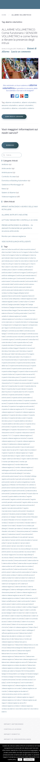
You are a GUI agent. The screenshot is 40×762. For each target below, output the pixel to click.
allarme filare (33, 252)
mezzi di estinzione (27, 447)
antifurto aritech (7, 272)
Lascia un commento (21, 51)
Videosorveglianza (9, 197)
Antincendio (6, 168)
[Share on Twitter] (17, 96)
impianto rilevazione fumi (19, 429)
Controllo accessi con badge (16, 334)
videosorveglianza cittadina (24, 685)
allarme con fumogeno (20, 252)
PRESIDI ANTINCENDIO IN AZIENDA (22, 485)
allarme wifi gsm (8, 264)
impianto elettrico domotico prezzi (13, 424)
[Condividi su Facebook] (12, 96)
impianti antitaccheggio (9, 371)
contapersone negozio (20, 325)
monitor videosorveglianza (23, 467)
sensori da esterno (13, 543)
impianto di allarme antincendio (18, 403)
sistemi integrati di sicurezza (11, 630)
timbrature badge (20, 677)
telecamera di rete (8, 639)
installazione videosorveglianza (18, 444)
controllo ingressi (8, 339)
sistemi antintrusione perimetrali (22, 604)
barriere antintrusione (30, 307)
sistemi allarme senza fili (29, 598)
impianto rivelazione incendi (24, 432)
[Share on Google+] (22, 96)
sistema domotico (21, 586)
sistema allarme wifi (8, 566)
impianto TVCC (7, 435)
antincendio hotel (7, 284)
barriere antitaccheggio (9, 310)
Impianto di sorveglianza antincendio (21, 406)
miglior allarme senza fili (10, 450)
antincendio (21, 278)
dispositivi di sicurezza (26, 348)
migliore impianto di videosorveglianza (14, 453)
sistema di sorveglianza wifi (11, 584)
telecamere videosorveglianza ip (25, 659)
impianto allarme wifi (20, 392)
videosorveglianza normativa (11, 700)
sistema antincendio (20, 569)
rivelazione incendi (14, 534)
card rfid (31, 313)
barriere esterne (23, 310)
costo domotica (7, 342)
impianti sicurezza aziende (22, 383)
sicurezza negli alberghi (25, 554)
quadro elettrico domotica (17, 496)
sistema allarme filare (9, 563)
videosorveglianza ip (8, 697)
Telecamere (19, 645)
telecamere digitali (24, 650)
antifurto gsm (31, 272)
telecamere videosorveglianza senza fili (15, 662)
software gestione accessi (10, 633)
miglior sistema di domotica (11, 459)
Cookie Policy (29, 759)
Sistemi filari (33, 627)
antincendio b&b (31, 281)
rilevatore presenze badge (17, 514)
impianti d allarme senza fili (27, 371)
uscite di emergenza (13, 682)
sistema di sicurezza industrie (23, 581)
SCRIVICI (10, 145)
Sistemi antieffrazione (9, 601)
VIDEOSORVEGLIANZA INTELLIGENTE (16, 242)
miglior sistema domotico (29, 459)
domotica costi (14, 351)
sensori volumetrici (26, 105)
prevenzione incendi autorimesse (13, 488)
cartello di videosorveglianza (11, 316)
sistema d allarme (8, 578)
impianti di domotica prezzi (11, 377)
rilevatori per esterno (15, 528)
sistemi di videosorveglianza (18, 627)
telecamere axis (29, 648)
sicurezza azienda (17, 552)
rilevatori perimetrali (30, 528)
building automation (21, 313)
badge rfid (24, 304)
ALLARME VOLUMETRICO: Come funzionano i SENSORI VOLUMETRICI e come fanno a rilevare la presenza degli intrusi (20, 36)
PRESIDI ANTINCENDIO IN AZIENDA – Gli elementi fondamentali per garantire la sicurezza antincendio (17, 228)
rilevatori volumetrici (8, 531)
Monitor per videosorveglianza (14, 236)
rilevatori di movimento (16, 523)
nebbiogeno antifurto (8, 470)
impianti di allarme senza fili (24, 374)
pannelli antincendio (23, 479)
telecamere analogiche (14, 648)
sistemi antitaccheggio (29, 607)
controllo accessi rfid (31, 336)
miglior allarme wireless (27, 450)
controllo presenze (21, 339)
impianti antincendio (8, 363)
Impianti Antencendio (13, 724)
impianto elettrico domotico (23, 421)
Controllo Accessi (9, 177)
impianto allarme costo (15, 386)
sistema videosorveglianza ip (26, 592)
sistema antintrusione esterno (21, 572)
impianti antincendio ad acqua (19, 365)
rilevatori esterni (30, 523)
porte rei (13, 482)
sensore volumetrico (10, 105)
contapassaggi (33, 322)
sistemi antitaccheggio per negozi (13, 610)
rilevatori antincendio (23, 517)
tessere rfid (19, 671)
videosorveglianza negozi (24, 697)
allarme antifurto (13, 249)
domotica (5, 351)
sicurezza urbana (7, 557)
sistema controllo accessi (25, 575)
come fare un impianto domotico (25, 319)
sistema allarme (33, 560)
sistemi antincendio (23, 601)
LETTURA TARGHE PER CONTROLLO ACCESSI (20, 220)
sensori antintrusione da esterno (21, 540)
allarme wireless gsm (22, 264)
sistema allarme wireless (24, 566)
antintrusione (18, 284)
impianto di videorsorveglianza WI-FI (14, 409)
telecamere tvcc (20, 656)
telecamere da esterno (9, 650)
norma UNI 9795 (24, 476)
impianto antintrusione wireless (12, 400)
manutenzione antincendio (10, 447)
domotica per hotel (8, 354)
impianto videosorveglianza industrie (14, 438)
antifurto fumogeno (19, 272)
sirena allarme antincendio (23, 557)
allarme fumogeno (8, 255)
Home (4, 15)
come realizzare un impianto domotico (14, 322)
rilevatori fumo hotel (8, 525)
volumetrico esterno (26, 108)
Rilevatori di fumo (14, 520)
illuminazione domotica (9, 360)
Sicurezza (14, 549)
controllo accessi (15, 328)
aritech (16, 301)
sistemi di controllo (18, 619)
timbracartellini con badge (16, 674)
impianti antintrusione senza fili (22, 368)
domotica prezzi (20, 354)
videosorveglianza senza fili (16, 703)
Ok (20, 759)
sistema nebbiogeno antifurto (20, 589)
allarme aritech (7, 252)
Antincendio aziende (18, 281)
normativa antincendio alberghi (12, 473)
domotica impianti (26, 351)
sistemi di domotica (14, 621)
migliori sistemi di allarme (24, 456)
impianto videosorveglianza (22, 435)
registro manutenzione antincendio (22, 505)
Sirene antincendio (20, 560)
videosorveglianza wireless (10, 706)
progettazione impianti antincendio (13, 490)
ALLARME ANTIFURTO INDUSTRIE (15, 215)
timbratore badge (31, 674)
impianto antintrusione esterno (22, 397)
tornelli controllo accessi (24, 679)
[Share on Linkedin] (26, 96)
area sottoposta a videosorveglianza (21, 299)
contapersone (6, 325)
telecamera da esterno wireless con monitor (16, 636)
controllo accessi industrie (14, 336)
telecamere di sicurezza (9, 653)
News (4, 189)
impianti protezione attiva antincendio (14, 380)
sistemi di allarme (18, 613)
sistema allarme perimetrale (27, 563)
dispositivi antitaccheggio (10, 348)
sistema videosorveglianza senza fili (13, 595)
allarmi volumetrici (29, 102)
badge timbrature (16, 307)
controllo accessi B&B (15, 331)
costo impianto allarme (20, 342)
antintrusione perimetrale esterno (13, 290)
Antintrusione (7, 173)
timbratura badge (7, 677)
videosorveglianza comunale (11, 688)
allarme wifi (34, 261)
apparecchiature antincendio (11, 296)
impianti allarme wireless (27, 360)
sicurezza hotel (30, 552)
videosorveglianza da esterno (17, 691)
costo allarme (33, 339)
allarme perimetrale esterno (20, 258)
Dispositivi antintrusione (23, 345)
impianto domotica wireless (18, 415)
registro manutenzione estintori (12, 508)
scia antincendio (26, 534)
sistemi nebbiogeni (28, 630)
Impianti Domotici (12, 734)
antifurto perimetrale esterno (26, 275)
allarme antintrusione (27, 249)
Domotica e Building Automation (14, 181)
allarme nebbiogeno (23, 255)
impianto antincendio (15, 395)
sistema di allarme (21, 578)
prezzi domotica (30, 488)
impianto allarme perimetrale (16, 389)
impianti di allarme (8, 374)
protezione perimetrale (18, 493)
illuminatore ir (25, 357)
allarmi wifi (23, 267)
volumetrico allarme (9, 108)
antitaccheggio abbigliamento (18, 293)
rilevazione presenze (23, 531)
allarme (4, 249)
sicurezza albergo (24, 549)
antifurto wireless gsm (9, 278)
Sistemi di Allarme (8, 193)
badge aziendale (13, 304)
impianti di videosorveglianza (17, 739)
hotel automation (14, 357)
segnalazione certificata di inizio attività (14, 537)
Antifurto (5, 164)
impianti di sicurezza (28, 377)
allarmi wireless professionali (22, 270)
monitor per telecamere (10, 461)
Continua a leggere (14, 116)
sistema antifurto (7, 569)
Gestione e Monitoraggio (11, 185)
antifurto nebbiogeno (8, 275)
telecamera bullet (25, 633)
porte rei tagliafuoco (23, 482)
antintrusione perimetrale (22, 287)
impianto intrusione (17, 427)
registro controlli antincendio (20, 499)
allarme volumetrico (13, 102)
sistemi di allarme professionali (20, 616)
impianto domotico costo (17, 418)
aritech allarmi (24, 301)
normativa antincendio (24, 470)
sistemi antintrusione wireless (11, 607)
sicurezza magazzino (9, 554)
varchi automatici (26, 682)
